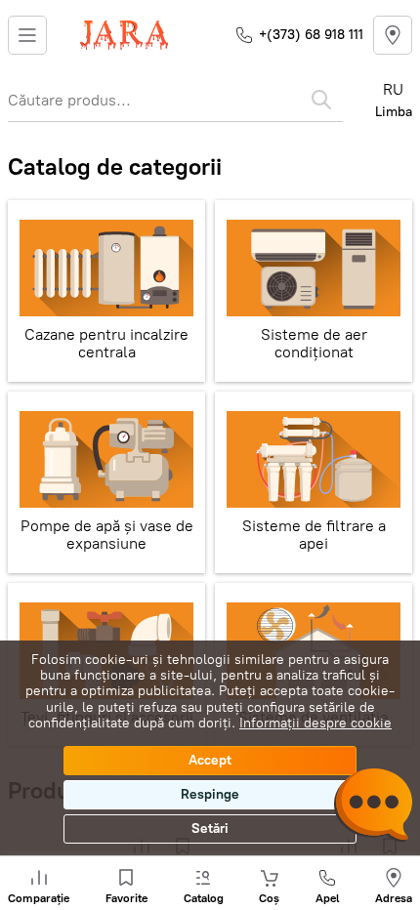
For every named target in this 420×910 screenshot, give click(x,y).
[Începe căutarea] (321, 99)
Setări (210, 828)
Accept (210, 760)
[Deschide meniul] (27, 35)
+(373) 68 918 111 (311, 34)
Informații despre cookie (315, 723)
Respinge (210, 794)
